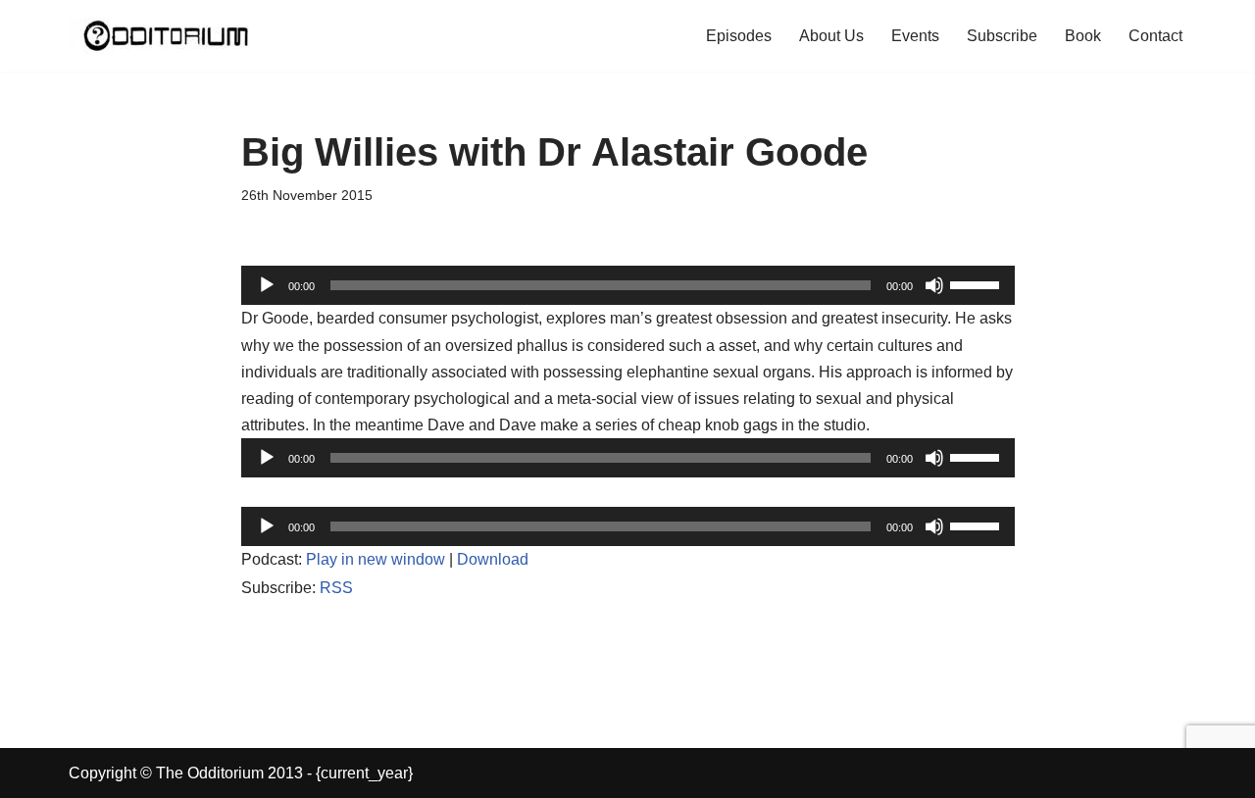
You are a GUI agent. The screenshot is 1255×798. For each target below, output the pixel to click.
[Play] (266, 285)
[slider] (977, 283)
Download (492, 559)
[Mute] (934, 285)
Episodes (739, 35)
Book (1083, 35)
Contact (1155, 35)
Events (915, 35)
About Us (831, 35)
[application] (628, 285)
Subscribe (1002, 35)
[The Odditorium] (167, 36)
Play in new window (375, 559)
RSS (336, 587)
